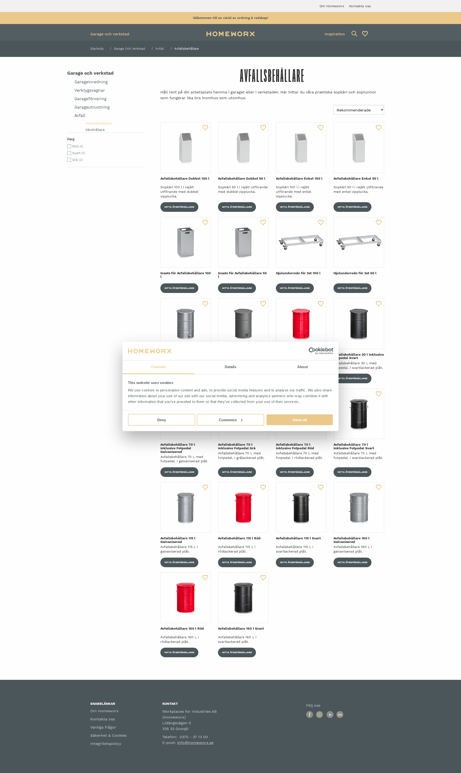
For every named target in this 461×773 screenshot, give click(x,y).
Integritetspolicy (105, 743)
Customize (228, 420)
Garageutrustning (91, 107)
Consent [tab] (158, 367)
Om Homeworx (104, 711)
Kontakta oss (102, 719)
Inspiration (335, 34)
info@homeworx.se (195, 742)
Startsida (96, 48)
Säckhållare (95, 130)
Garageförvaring (90, 98)
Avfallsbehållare (98, 123)
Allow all (299, 420)
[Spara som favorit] (205, 128)
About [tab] (302, 367)
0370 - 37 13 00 (194, 737)
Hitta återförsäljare (179, 207)
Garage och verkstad (109, 34)
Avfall (159, 48)
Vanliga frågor (103, 727)
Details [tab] (231, 367)
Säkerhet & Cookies (108, 735)
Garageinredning (91, 81)
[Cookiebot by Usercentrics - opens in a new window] (312, 350)
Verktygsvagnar (89, 90)
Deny (161, 420)
